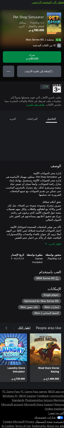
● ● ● (8, 71)
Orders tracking (54, 408)
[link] (45, 357)
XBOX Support (27, 396)
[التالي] (6, 328)
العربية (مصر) (56, 413)
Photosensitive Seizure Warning (44, 400)
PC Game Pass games (34, 391)
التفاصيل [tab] (51, 118)
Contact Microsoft (14, 421)
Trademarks (39, 426)
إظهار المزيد (55, 243)
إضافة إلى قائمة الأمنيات (37, 71)
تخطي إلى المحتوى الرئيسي (48, 2)
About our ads (55, 426)
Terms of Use (23, 426)
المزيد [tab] (13, 118)
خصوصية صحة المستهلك (49, 421)
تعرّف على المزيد (35, 104)
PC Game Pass (11, 391)
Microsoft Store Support (39, 404)
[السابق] (13, 328)
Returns (59, 404)
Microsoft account (12, 404)
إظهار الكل (24, 327)
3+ (47, 86)
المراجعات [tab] (32, 118)
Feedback (43, 396)
